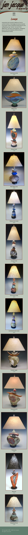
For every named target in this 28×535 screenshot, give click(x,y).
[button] (14, 13)
